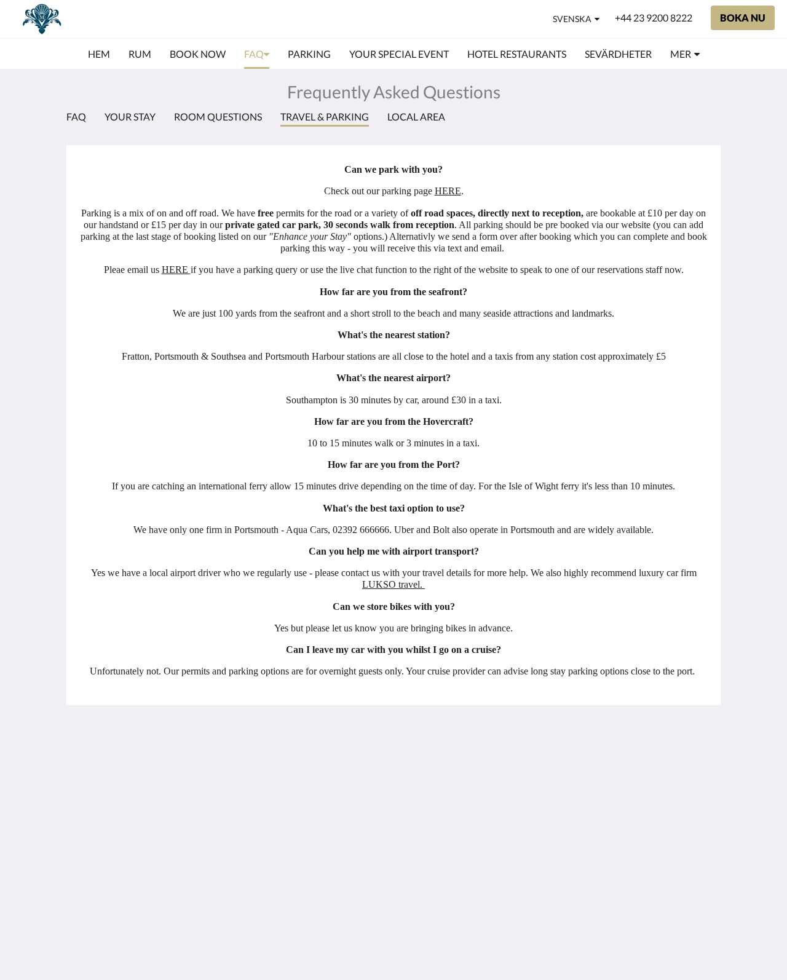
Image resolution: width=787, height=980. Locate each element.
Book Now (315, 759)
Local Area (416, 116)
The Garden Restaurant (317, 775)
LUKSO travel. (393, 584)
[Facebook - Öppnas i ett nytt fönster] (662, 766)
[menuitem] (99, 54)
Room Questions (218, 116)
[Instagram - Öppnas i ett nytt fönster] (696, 766)
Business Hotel (324, 832)
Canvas (654, 864)
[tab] (340, 739)
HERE (448, 191)
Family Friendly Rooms (325, 816)
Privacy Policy (322, 790)
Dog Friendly (320, 801)
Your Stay (130, 116)
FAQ (76, 116)
